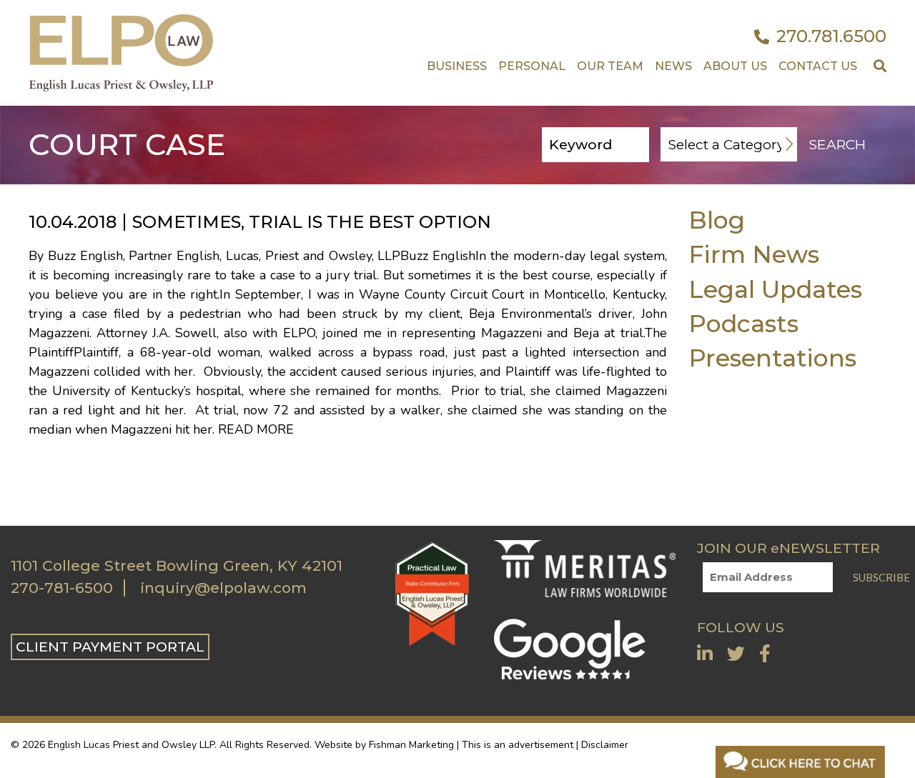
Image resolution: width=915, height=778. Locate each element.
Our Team (610, 66)
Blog (716, 219)
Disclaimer (604, 745)
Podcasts (743, 323)
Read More (256, 429)
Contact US (817, 66)
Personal (531, 66)
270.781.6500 (831, 36)
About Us (735, 66)
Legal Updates (775, 289)
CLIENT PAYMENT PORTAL (110, 646)
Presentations (772, 357)
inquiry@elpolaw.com (223, 588)
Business (457, 66)
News (673, 66)
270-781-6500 (62, 588)
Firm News (753, 254)
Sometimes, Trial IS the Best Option (311, 221)
